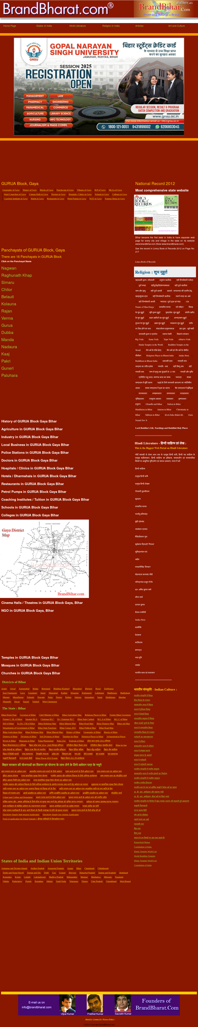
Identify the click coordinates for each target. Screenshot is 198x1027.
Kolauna (8, 304)
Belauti (7, 296)
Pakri (6, 361)
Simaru (7, 282)
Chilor (6, 289)
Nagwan (8, 268)
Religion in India (111, 25)
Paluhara (9, 375)
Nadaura (9, 346)
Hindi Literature (77, 25)
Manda (7, 339)
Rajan (6, 311)
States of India (44, 25)
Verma (7, 318)
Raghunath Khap (16, 275)
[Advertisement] (81, 159)
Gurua (7, 325)
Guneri (7, 368)
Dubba (7, 332)
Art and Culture (176, 25)
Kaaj (5, 354)
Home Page (9, 25)
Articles (139, 25)
